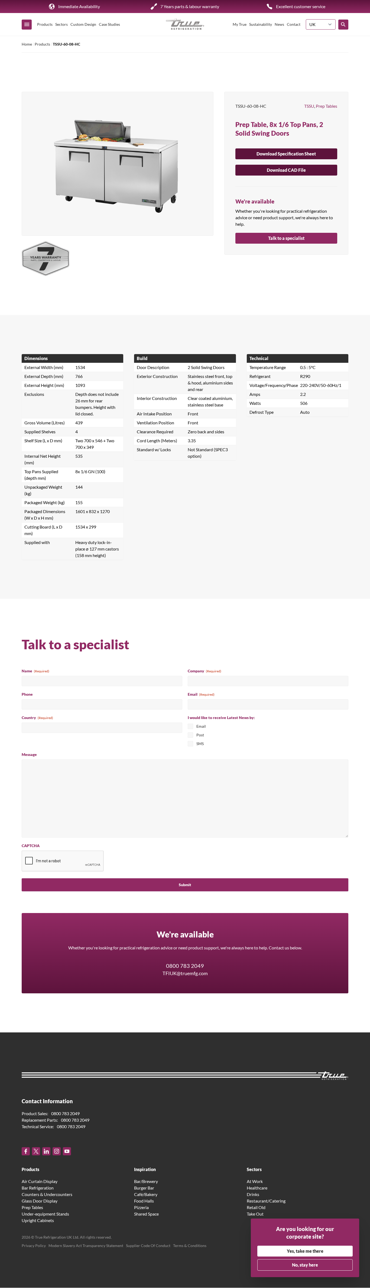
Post (200, 735)
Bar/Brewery (146, 1181)
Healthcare (257, 1188)
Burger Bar (144, 1188)
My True (239, 24)
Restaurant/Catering (266, 1201)
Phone (27, 694)
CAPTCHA (31, 845)
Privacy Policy (34, 1246)
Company (204, 671)
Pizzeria (141, 1207)
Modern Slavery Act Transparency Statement (85, 1246)
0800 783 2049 (185, 965)
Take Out (255, 1214)
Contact (293, 24)
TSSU (309, 106)
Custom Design (83, 24)
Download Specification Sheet (286, 153)
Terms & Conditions (189, 1246)
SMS (200, 743)
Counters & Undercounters (47, 1194)
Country (37, 717)
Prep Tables (326, 106)
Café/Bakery (145, 1194)
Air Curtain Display (39, 1181)
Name (35, 671)
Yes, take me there (305, 1251)
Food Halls (144, 1201)
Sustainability (260, 24)
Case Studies (109, 24)
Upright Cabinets (38, 1220)
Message (29, 754)
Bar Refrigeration (38, 1188)
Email (201, 694)
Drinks (253, 1194)
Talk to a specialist (286, 238)
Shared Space (146, 1214)
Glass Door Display (39, 1201)
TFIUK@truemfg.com (185, 973)
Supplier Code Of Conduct (148, 1246)
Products (45, 24)
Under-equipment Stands (45, 1214)
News (279, 24)
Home (27, 44)
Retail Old (256, 1207)
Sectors (61, 24)
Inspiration (145, 1169)
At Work (255, 1181)
